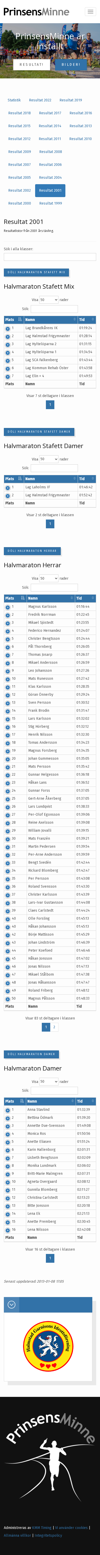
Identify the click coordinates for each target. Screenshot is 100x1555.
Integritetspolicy (48, 1535)
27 (13, 814)
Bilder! (71, 64)
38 (14, 902)
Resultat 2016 (80, 113)
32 (13, 854)
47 (14, 974)
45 (14, 958)
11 (13, 686)
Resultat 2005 (19, 177)
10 (14, 678)
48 (14, 982)
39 (14, 910)
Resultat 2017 (50, 113)
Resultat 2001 (50, 190)
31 (13, 846)
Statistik (14, 100)
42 (14, 934)
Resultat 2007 (19, 165)
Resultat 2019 (70, 100)
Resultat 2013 (80, 126)
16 (14, 726)
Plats (9, 320)
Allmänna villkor (17, 1535)
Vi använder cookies (71, 1528)
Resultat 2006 (50, 165)
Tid (82, 320)
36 (14, 886)
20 (14, 758)
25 (13, 798)
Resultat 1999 (50, 203)
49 (14, 990)
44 (14, 950)
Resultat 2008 (50, 152)
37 (13, 894)
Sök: (25, 309)
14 (14, 710)
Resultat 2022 (40, 100)
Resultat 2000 (19, 203)
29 (14, 830)
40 (14, 918)
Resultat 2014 (50, 126)
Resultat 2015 (19, 126)
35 (13, 878)
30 (14, 838)
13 (13, 702)
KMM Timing (42, 1528)
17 (13, 734)
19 (14, 750)
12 (13, 694)
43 (14, 942)
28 (14, 822)
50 (14, 998)
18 (14, 742)
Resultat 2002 (19, 190)
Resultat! (31, 64)
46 (14, 966)
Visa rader (50, 300)
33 (13, 862)
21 (13, 766)
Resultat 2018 (19, 113)
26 (14, 806)
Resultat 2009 (19, 152)
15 (13, 718)
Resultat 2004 (50, 177)
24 (14, 790)
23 (13, 782)
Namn (30, 320)
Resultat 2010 (80, 139)
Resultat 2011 (50, 139)
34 (14, 870)
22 (13, 774)
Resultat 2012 (19, 139)
